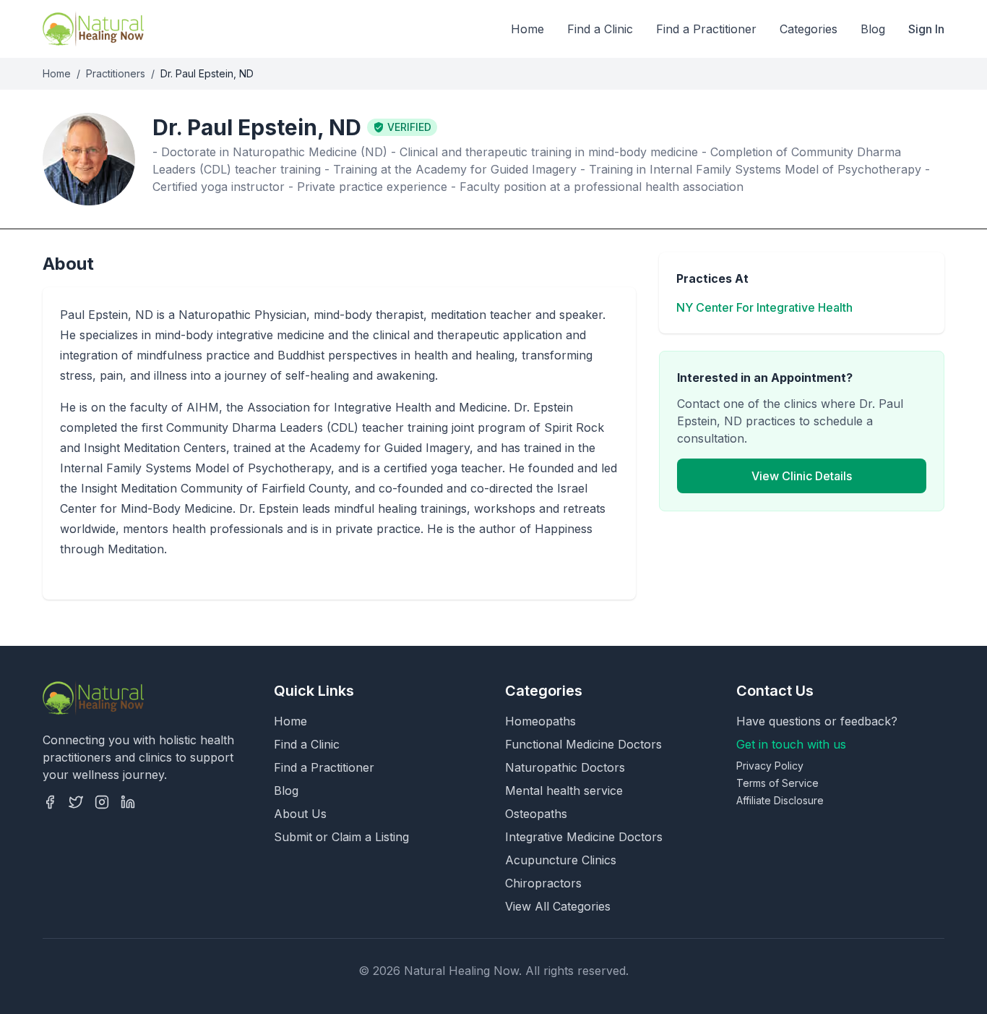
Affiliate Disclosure (780, 800)
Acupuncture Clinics (560, 860)
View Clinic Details (801, 476)
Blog (873, 29)
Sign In (926, 29)
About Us (300, 813)
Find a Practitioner (706, 29)
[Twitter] (76, 802)
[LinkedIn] (128, 802)
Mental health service (564, 790)
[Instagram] (102, 802)
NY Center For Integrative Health (764, 307)
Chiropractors (543, 883)
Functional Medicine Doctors (583, 744)
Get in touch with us (791, 744)
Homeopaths (540, 721)
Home (527, 29)
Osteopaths (536, 813)
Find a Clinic (600, 29)
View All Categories (558, 906)
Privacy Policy (769, 765)
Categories (808, 29)
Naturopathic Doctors (565, 767)
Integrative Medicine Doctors (584, 837)
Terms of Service (777, 783)
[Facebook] (50, 802)
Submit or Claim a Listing (341, 837)
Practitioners (115, 73)
